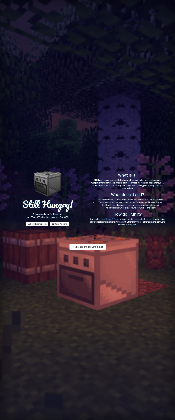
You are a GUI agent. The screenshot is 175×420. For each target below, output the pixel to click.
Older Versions (60, 224)
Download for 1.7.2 (38, 224)
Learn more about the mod (88, 246)
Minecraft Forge (112, 219)
